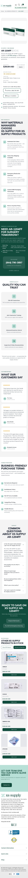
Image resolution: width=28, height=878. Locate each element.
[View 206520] (14, 658)
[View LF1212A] (14, 740)
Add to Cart (14, 674)
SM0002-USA (6, 721)
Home (2, 11)
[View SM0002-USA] (14, 712)
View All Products (7, 647)
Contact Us (6, 785)
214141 (5, 694)
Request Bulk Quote (13, 620)
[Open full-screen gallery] (14, 31)
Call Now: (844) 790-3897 (12, 90)
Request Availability (11, 95)
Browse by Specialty (20, 647)
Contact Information (7, 848)
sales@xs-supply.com (14, 270)
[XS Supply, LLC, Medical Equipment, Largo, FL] (14, 832)
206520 (5, 666)
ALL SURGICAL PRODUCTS (11, 11)
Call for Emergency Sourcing (15, 625)
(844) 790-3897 (14, 262)
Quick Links (4, 854)
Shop (2, 860)
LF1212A (5, 749)
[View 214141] (14, 685)
